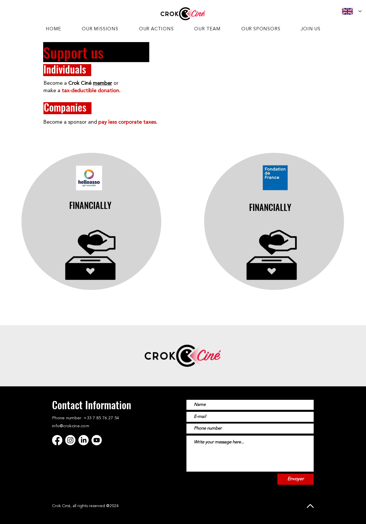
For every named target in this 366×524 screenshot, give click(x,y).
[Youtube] (97, 440)
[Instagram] (70, 440)
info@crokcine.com (70, 426)
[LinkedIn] (83, 440)
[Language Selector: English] (352, 11)
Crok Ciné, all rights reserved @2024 (85, 506)
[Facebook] (57, 440)
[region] (91, 221)
